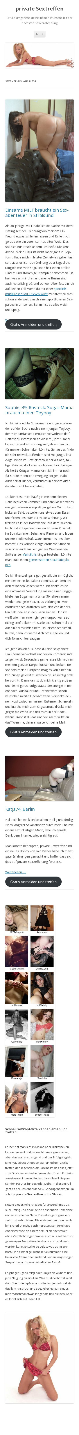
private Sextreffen (40, 8)
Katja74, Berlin (20, 809)
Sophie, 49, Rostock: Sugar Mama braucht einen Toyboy (39, 410)
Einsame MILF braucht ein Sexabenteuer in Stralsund (37, 212)
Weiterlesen (15, 872)
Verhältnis (30, 554)
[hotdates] (30, 1011)
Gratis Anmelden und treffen (33, 324)
